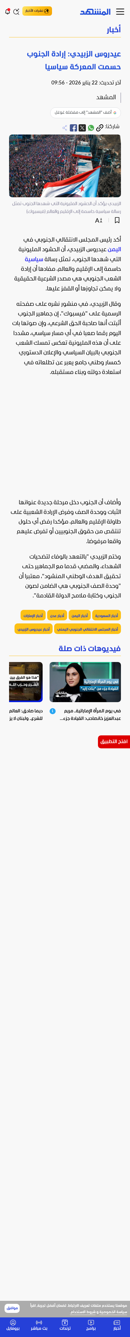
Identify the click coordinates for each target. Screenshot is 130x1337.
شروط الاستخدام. (83, 1312)
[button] (65, 30)
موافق (12, 1308)
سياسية (34, 259)
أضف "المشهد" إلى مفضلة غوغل (83, 113)
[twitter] (82, 127)
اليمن (114, 249)
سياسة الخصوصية (113, 1312)
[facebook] (73, 127)
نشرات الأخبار (34, 10)
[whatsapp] (91, 127)
